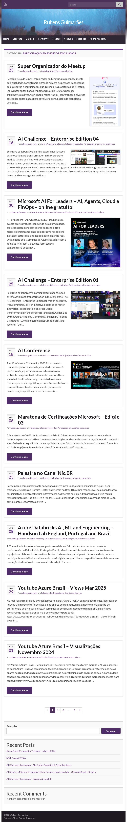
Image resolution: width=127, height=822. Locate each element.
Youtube (68, 38)
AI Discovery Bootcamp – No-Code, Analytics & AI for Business (39, 765)
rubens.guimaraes (29, 71)
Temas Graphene (26, 818)
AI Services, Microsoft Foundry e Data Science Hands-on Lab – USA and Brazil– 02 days (51, 772)
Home (6, 38)
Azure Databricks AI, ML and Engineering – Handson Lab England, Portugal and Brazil (65, 530)
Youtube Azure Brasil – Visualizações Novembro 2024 (59, 649)
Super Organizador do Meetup (51, 66)
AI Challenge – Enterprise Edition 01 (58, 280)
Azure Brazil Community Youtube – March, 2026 (30, 751)
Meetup (56, 38)
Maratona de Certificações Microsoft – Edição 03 (69, 420)
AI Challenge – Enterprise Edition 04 (58, 139)
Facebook (81, 38)
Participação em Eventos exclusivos (57, 71)
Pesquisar (12, 726)
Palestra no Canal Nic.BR (45, 473)
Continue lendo (19, 112)
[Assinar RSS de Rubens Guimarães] (5, 3)
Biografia (17, 38)
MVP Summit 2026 (16, 758)
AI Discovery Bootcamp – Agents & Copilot (28, 778)
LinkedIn (30, 38)
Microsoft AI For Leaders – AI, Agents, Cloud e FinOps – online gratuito (68, 204)
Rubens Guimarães (63, 22)
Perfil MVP (43, 38)
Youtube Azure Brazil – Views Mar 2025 (62, 588)
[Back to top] (119, 814)
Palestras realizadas (74, 144)
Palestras (60, 144)
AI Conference (34, 350)
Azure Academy (98, 38)
